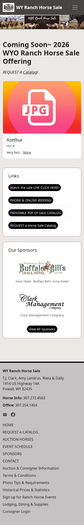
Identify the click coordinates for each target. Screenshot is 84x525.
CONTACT (11, 461)
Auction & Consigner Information (31, 468)
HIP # (10, 146)
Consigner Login (16, 511)
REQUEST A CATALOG (20, 432)
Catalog (30, 72)
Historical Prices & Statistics (26, 489)
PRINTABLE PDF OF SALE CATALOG (35, 213)
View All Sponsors (42, 329)
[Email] (5, 414)
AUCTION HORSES (18, 439)
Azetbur (14, 140)
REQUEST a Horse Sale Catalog (33, 225)
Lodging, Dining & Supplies (25, 504)
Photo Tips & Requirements (26, 482)
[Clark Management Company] (42, 301)
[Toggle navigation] (75, 7)
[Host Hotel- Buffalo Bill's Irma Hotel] (42, 267)
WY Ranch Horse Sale (39, 7)
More (27, 152)
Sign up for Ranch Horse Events (29, 497)
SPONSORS (12, 453)
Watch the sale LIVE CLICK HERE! (34, 187)
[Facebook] (13, 414)
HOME (8, 424)
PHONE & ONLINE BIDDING (30, 200)
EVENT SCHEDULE (18, 446)
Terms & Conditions (19, 475)
